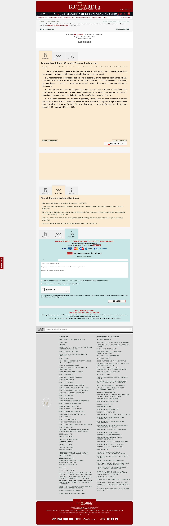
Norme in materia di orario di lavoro (72, 493)
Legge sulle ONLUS (103, 374)
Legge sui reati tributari (106, 392)
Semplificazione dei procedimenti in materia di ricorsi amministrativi (113, 364)
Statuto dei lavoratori (67, 470)
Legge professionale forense (108, 337)
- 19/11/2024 (69, 223)
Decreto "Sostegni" (66, 442)
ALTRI (105, 17)
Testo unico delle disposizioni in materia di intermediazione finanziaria (112, 426)
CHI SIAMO (107, 21)
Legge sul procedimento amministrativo (111, 361)
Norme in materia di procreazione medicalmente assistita (71, 461)
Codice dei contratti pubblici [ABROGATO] (73, 390)
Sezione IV (54, 25)
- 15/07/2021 (64, 203)
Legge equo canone (104, 358)
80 (76, 104)
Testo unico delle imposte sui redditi (110, 444)
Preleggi (62, 345)
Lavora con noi (84, 515)
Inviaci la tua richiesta (54, 318)
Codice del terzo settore (68, 419)
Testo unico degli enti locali (107, 401)
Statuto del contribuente (106, 477)
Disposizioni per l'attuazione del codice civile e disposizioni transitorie (75, 348)
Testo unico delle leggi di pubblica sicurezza (113, 414)
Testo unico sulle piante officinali (109, 435)
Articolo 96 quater (75, 25)
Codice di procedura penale (69, 365)
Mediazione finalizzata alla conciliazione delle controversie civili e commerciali (111, 382)
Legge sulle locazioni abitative (108, 355)
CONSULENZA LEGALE (121, 21)
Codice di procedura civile (68, 351)
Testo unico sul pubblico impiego (109, 399)
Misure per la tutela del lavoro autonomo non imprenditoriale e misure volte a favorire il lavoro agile (76, 482)
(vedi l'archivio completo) (84, 256)
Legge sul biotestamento (68, 465)
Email (42, 260)
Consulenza (71, 59)
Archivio (107, 512)
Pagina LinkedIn (116, 518)
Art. (47, 29)
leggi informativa (103, 280)
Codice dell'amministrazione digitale (72, 414)
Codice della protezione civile (70, 422)
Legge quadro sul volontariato (108, 372)
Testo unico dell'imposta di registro (110, 447)
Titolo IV (89, 24)
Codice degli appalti (66, 427)
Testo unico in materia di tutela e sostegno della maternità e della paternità (113, 395)
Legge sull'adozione (66, 458)
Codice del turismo (66, 395)
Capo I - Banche (105, 66)
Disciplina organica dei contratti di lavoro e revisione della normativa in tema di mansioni (75, 473)
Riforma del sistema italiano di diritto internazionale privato (111, 388)
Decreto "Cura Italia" (66, 447)
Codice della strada (66, 374)
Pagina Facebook (108, 518)
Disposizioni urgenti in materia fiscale (111, 460)
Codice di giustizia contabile (69, 406)
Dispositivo (45, 193)
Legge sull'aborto (65, 434)
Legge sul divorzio (65, 450)
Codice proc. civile (55, 17)
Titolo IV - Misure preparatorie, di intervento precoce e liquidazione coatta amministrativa (78, 66)
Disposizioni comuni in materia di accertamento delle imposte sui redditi (111, 453)
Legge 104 (62, 467)
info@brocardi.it (73, 512)
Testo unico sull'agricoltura (107, 432)
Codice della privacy (66, 380)
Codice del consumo (66, 382)
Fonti (47, 24)
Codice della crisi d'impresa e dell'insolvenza (75, 424)
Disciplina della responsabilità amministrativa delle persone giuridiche (111, 368)
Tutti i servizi (125, 17)
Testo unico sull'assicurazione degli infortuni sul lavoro (110, 418)
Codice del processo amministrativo (72, 393)
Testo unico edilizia (104, 407)
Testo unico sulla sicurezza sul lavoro (111, 429)
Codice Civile (42, 17)
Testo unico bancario (56, 24)
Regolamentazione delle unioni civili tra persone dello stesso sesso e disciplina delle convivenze (74, 454)
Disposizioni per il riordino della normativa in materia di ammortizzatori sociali (75, 487)
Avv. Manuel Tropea (90, 508)
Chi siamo (101, 512)
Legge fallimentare (104, 339)
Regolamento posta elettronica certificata (113, 482)
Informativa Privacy (84, 512)
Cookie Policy (93, 512)
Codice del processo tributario (70, 377)
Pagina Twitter (112, 518)
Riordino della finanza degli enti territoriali (113, 479)
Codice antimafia (65, 416)
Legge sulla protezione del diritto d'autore (113, 342)
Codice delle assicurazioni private (71, 385)
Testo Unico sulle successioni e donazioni (112, 441)
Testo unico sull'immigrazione (108, 409)
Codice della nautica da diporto (70, 409)
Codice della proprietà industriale (71, 411)
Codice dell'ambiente (66, 398)
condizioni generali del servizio (70, 280)
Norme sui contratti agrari (107, 349)
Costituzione (96, 17)
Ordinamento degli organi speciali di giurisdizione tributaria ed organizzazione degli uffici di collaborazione (112, 473)
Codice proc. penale (83, 17)
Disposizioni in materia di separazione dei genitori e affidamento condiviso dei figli (74, 430)
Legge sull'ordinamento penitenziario (111, 385)
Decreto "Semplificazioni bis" (69, 439)
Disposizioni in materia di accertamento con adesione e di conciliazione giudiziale (113, 463)
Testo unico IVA (102, 449)
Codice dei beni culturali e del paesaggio (74, 387)
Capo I (120, 24)
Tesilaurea (58, 59)
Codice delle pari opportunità (70, 403)
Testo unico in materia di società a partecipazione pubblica (109, 438)
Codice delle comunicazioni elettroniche (74, 401)
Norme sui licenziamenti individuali (71, 490)
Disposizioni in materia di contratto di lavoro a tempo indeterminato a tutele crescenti (75, 477)
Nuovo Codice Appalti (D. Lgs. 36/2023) (72, 339)
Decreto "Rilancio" (65, 444)
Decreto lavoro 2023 (66, 436)
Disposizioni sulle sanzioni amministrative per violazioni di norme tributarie (112, 467)
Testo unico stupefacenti (106, 412)
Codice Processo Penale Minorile (71, 372)
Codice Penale (69, 17)
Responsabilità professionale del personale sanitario (109, 352)
